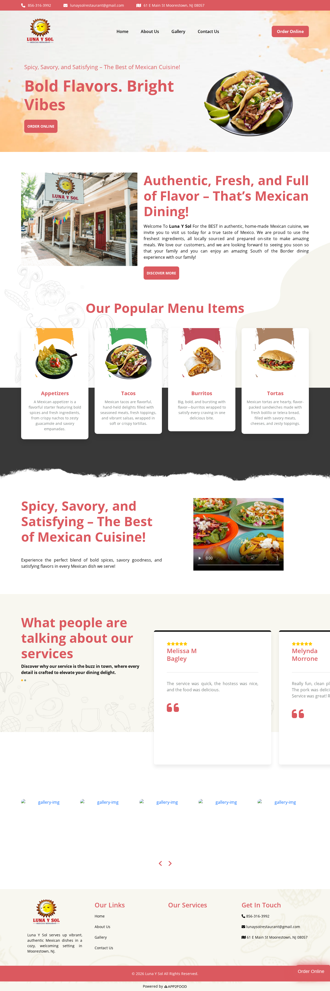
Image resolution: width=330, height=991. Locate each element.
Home (122, 31)
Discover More (161, 273)
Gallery (178, 31)
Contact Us (208, 31)
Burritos (201, 393)
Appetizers (55, 393)
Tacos (128, 393)
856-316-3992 (39, 5)
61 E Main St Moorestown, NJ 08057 (174, 5)
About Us (150, 31)
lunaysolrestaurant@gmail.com (97, 5)
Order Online (290, 31)
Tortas (275, 393)
